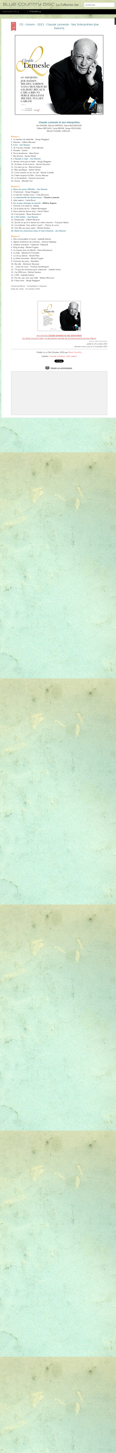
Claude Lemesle (57, 356)
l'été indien (71, 356)
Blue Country (75, 352)
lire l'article (59, 335)
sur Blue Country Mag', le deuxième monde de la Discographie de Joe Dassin (59, 338)
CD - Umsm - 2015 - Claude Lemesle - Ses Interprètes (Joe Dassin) (59, 26)
